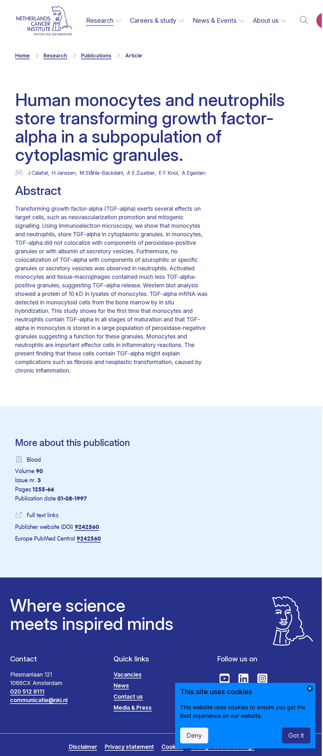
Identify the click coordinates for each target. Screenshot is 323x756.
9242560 (87, 527)
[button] (303, 20)
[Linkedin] (243, 678)
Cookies (173, 746)
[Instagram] (262, 678)
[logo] (44, 20)
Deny (194, 735)
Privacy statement (129, 746)
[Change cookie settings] (310, 688)
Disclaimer (83, 746)
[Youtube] (224, 678)
